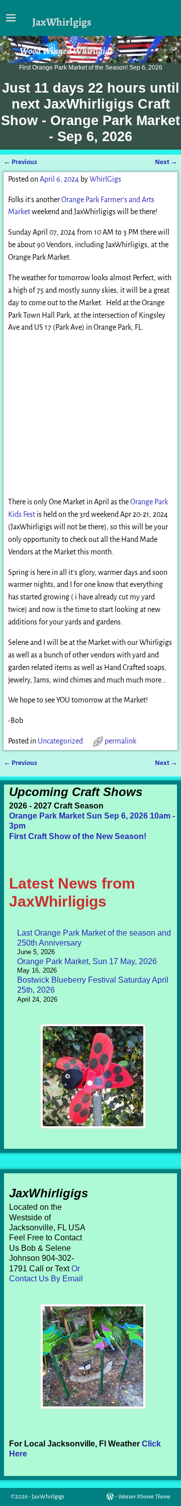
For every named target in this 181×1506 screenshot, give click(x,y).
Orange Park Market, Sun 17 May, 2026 (87, 961)
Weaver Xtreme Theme (144, 1496)
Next (166, 162)
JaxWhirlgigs (62, 22)
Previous (20, 162)
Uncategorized (60, 741)
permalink (120, 741)
